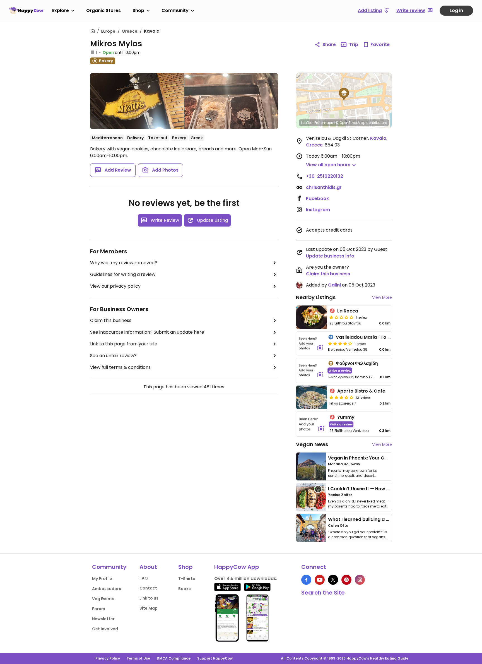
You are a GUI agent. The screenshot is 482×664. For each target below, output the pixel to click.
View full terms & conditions (120, 367)
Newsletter (103, 619)
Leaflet (306, 122)
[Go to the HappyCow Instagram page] (360, 580)
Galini (334, 285)
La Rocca (347, 311)
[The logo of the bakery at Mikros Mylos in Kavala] (137, 101)
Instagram (318, 209)
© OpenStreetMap (350, 122)
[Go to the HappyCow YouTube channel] (320, 580)
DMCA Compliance (174, 658)
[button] (344, 94)
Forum (98, 609)
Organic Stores (103, 10)
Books (184, 588)
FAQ (143, 578)
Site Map (148, 608)
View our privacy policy (115, 286)
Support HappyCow (215, 658)
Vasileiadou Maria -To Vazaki (369, 337)
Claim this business (110, 320)
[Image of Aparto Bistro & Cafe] (311, 397)
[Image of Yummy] (311, 424)
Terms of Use (138, 658)
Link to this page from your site (123, 344)
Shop (138, 10)
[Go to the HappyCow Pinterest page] (346, 580)
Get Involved (105, 629)
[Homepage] (26, 10)
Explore (60, 10)
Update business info (330, 256)
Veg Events (103, 599)
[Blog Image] (311, 466)
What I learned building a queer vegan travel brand (386, 519)
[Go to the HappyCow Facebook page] (306, 580)
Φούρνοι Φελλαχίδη (357, 363)
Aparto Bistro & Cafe (361, 391)
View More (382, 297)
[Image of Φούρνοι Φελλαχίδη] (311, 370)
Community (175, 10)
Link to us (148, 598)
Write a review (340, 370)
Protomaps (323, 122)
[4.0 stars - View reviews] (340, 343)
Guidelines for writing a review (122, 274)
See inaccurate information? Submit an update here (147, 332)
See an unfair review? (113, 355)
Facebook (317, 198)
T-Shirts (186, 578)
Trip (353, 44)
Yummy (346, 417)
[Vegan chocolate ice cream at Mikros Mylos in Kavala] (231, 101)
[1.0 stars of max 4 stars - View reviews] (341, 317)
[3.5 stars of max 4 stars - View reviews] (341, 397)
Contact (148, 588)
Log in (456, 10)
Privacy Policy (107, 658)
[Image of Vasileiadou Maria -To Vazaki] (311, 343)
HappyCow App (236, 567)
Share (329, 44)
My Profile (102, 578)
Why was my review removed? (123, 262)
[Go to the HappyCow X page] (333, 580)
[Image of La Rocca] (311, 317)
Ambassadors (106, 588)
